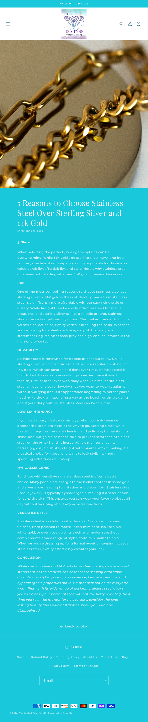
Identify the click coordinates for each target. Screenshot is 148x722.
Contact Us (109, 657)
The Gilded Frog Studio (33, 713)
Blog (124, 657)
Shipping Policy (68, 657)
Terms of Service (86, 666)
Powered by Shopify (60, 713)
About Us (90, 657)
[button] (8, 24)
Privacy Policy (59, 666)
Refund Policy (41, 657)
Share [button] (25, 242)
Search (22, 657)
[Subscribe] (104, 680)
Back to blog (76, 626)
